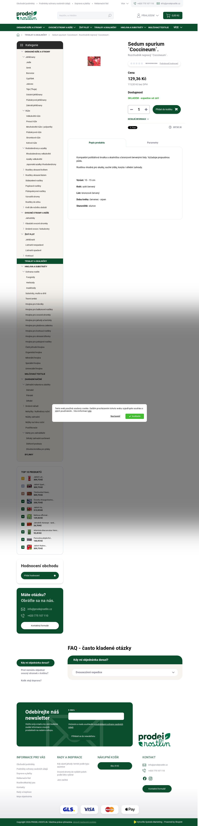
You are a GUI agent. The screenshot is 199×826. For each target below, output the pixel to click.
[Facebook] (144, 778)
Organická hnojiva (33, 352)
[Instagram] (150, 778)
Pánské (29, 395)
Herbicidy (30, 282)
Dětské (29, 401)
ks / (115, 766)
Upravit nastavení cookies (84, 822)
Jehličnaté (30, 240)
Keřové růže (31, 143)
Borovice (30, 73)
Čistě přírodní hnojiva (34, 347)
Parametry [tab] (152, 142)
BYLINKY (29, 454)
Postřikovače (31, 428)
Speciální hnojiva (32, 363)
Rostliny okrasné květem (36, 170)
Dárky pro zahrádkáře (35, 433)
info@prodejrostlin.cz (40, 609)
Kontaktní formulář (157, 789)
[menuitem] (31, 27)
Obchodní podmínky (26, 3)
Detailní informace (137, 119)
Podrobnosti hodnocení (169, 63)
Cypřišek (30, 78)
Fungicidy (30, 277)
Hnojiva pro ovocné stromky (38, 315)
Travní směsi (31, 298)
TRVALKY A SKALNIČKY (36, 261)
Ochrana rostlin (32, 272)
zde (89, 411)
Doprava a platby (82, 3)
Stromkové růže (33, 137)
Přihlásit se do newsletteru (83, 736)
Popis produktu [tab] (97, 142)
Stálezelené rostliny (34, 180)
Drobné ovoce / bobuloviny (37, 229)
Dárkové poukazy (34, 444)
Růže (27, 111)
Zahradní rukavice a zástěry (37, 384)
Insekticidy (31, 288)
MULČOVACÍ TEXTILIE (35, 374)
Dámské (30, 390)
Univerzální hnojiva (33, 368)
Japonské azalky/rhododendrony (41, 164)
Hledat (110, 15)
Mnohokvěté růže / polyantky (39, 127)
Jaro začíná (62, 780)
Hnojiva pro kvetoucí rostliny (38, 331)
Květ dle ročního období (36, 207)
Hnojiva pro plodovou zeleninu (39, 325)
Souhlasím (136, 416)
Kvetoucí (29, 256)
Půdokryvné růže (33, 132)
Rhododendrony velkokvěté (38, 154)
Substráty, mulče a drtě (35, 293)
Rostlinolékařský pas (26, 782)
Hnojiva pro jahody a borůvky (38, 320)
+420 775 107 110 (38, 615)
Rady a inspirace (24, 792)
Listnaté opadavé (33, 250)
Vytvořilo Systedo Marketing (149, 822)
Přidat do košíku (164, 109)
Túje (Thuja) (31, 89)
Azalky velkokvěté (34, 159)
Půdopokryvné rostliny (35, 191)
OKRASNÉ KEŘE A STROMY (37, 52)
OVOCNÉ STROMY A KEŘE (37, 213)
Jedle (28, 62)
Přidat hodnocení (31, 575)
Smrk (28, 68)
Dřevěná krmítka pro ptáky (38, 449)
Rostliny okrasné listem (35, 175)
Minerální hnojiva (33, 358)
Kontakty (21, 787)
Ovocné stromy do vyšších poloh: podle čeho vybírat (72, 773)
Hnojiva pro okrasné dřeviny (38, 336)
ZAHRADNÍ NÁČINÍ (33, 379)
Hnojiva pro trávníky (34, 304)
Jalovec (29, 84)
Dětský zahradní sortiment (38, 438)
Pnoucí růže (31, 121)
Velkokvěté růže (33, 116)
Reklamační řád (101, 3)
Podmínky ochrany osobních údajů (54, 3)
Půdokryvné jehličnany (36, 100)
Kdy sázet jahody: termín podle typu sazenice (73, 765)
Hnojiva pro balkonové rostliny (39, 309)
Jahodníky (30, 218)
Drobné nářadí (31, 406)
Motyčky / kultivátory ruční (37, 411)
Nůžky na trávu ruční (34, 422)
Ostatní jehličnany (34, 94)
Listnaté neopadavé (34, 245)
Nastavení (115, 416)
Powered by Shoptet (173, 822)
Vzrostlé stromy (32, 196)
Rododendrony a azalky (36, 148)
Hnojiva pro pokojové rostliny (38, 342)
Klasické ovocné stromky (36, 223)
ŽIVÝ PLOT (30, 234)
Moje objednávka (24, 796)
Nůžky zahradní (32, 417)
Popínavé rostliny (33, 186)
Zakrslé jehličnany (34, 105)
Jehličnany (30, 57)
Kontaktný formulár (40, 625)
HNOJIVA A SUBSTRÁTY (36, 266)
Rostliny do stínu (32, 202)
